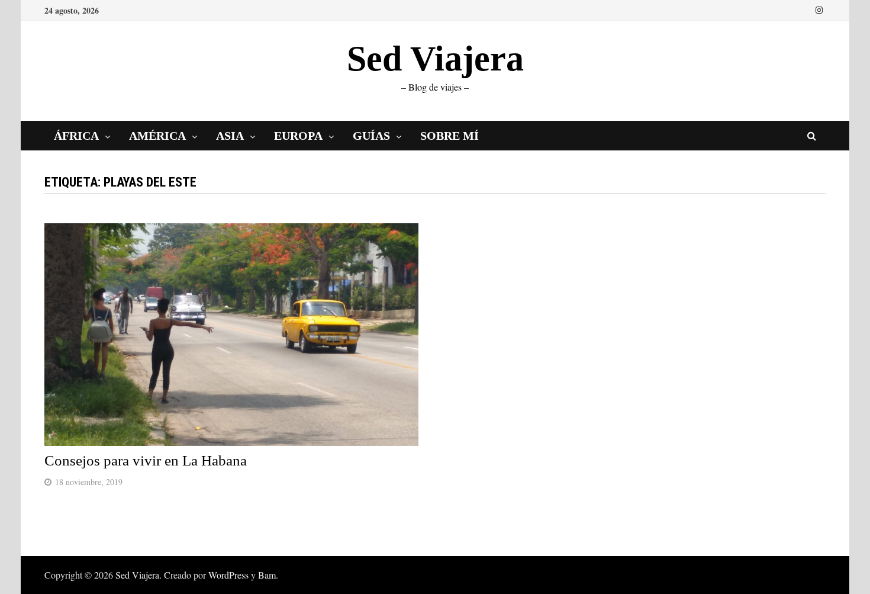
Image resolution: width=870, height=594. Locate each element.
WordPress (228, 575)
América (157, 135)
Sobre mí (449, 135)
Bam (267, 575)
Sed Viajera (435, 58)
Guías (371, 135)
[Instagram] (819, 9)
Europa (298, 135)
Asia (230, 135)
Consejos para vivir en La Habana (145, 460)
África (76, 135)
